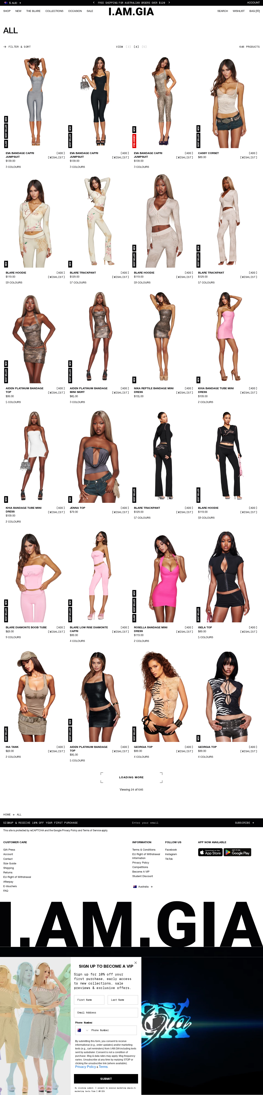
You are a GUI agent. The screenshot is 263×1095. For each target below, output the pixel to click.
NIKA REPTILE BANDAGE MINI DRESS (154, 390)
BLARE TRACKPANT (83, 273)
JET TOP (75, 866)
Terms (103, 1067)
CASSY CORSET (208, 153)
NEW (18, 11)
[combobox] (82, 1030)
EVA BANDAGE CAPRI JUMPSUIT (20, 155)
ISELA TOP (205, 627)
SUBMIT (106, 1079)
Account (253, 2)
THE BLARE (33, 11)
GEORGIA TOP (143, 747)
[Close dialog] (135, 962)
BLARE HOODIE (16, 273)
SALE (90, 11)
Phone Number (83, 1022)
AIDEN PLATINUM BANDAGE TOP (24, 390)
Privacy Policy (85, 1067)
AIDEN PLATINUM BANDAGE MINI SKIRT (88, 390)
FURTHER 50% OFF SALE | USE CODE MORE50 (131, 3)
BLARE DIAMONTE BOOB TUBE (26, 627)
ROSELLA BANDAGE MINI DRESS (150, 629)
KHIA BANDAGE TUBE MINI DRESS (216, 390)
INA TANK (12, 747)
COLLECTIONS (54, 11)
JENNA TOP (77, 508)
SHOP (6, 11)
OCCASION (75, 11)
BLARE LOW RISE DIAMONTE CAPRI (89, 629)
